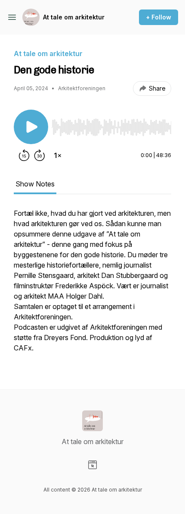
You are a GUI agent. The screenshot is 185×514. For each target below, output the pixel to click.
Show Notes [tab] (35, 184)
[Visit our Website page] (92, 464)
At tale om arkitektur (74, 17)
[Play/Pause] (31, 127)
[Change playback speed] (57, 155)
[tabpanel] (92, 285)
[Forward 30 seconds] (40, 155)
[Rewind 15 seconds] (24, 155)
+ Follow (158, 17)
